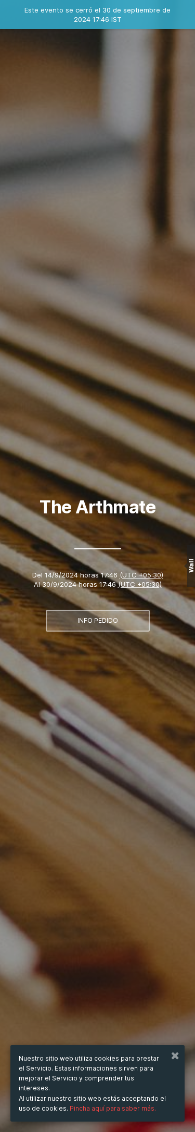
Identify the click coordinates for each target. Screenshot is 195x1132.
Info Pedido (97, 620)
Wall (191, 566)
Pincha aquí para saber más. (113, 1108)
